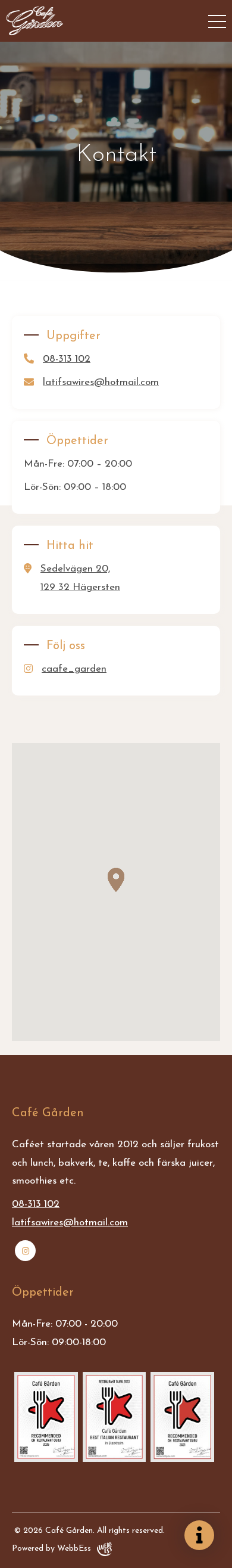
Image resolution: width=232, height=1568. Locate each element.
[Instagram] (25, 1250)
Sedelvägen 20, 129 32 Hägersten (80, 578)
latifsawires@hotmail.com (101, 382)
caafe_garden (74, 669)
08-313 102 (66, 359)
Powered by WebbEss (51, 1548)
